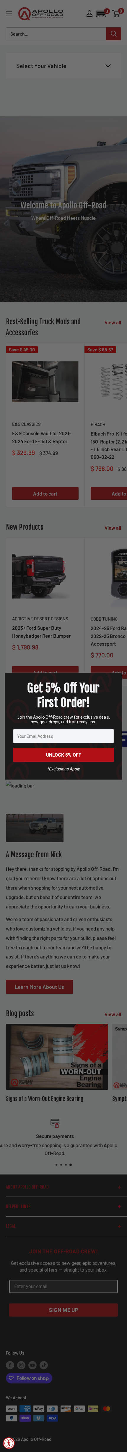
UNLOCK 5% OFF (63, 754)
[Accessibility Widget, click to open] (9, 1443)
